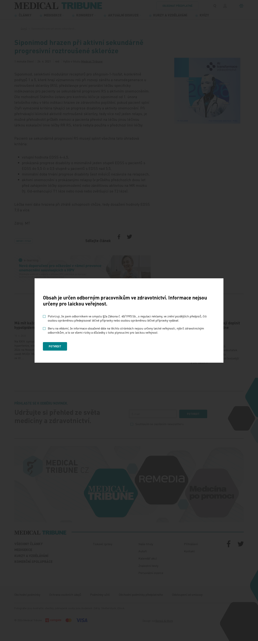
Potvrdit (55, 346)
